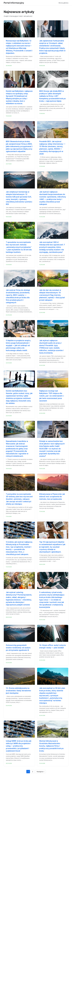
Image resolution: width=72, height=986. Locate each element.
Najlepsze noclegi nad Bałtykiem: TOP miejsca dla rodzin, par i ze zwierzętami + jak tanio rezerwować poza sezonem (51, 396)
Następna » (40, 771)
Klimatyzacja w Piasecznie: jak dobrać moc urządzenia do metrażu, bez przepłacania (52, 496)
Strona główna (63, 3)
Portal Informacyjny (14, 3)
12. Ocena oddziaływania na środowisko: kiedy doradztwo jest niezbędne (18, 690)
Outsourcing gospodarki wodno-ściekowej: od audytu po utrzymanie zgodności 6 (18, 647)
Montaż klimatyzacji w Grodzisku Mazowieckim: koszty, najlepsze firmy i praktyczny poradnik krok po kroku (51, 746)
